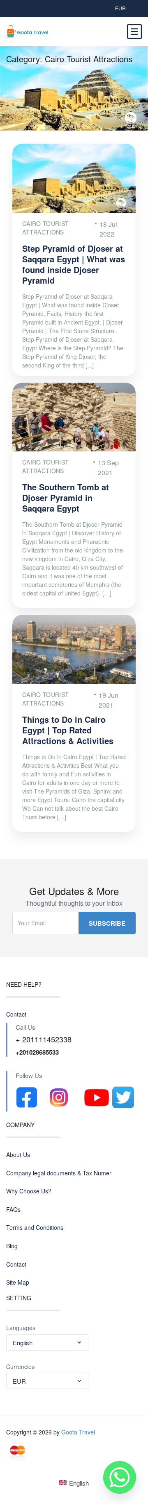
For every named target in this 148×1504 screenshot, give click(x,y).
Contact (16, 1014)
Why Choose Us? (28, 1191)
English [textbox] (22, 1342)
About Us (18, 1155)
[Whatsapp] (119, 1477)
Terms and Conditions (34, 1227)
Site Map (17, 1282)
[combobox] (47, 1342)
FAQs (13, 1209)
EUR (120, 8)
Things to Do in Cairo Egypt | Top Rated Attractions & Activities (67, 729)
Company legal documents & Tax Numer (58, 1173)
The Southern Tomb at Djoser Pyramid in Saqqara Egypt (65, 497)
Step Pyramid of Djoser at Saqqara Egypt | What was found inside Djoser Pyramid (73, 264)
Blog (12, 1246)
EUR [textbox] (19, 1381)
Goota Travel (78, 1432)
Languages (20, 1328)
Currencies (20, 1367)
